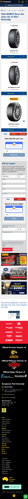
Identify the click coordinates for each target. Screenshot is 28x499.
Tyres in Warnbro (6, 466)
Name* (4, 179)
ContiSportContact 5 (14, 124)
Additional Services (6, 442)
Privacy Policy (9, 244)
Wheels (4, 428)
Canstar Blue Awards (7, 469)
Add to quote (11, 56)
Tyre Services (5, 438)
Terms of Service (19, 244)
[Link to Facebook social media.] (14, 495)
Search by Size (5, 421)
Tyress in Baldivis (6, 468)
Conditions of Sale (19, 492)
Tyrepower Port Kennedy (15, 5)
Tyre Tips (4, 427)
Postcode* (4, 193)
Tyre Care (4, 425)
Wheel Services (5, 440)
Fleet (3, 449)
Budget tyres (5, 471)
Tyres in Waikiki (6, 464)
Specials (4, 443)
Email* (4, 189)
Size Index (4, 458)
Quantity (21, 174)
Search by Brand (6, 423)
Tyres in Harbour (6, 460)
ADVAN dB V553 (14, 50)
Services (4, 434)
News (3, 451)
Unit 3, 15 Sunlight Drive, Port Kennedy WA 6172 (13, 390)
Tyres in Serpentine (6, 462)
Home (4, 10)
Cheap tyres (5, 473)
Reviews (4, 453)
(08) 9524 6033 (9, 394)
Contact (4, 445)
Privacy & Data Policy (10, 492)
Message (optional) (7, 232)
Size (3, 174)
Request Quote (7, 249)
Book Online (5, 447)
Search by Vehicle (6, 419)
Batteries (4, 436)
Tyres (3, 417)
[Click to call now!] (19, 2)
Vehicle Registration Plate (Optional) (8, 226)
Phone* (4, 184)
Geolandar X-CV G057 (14, 87)
